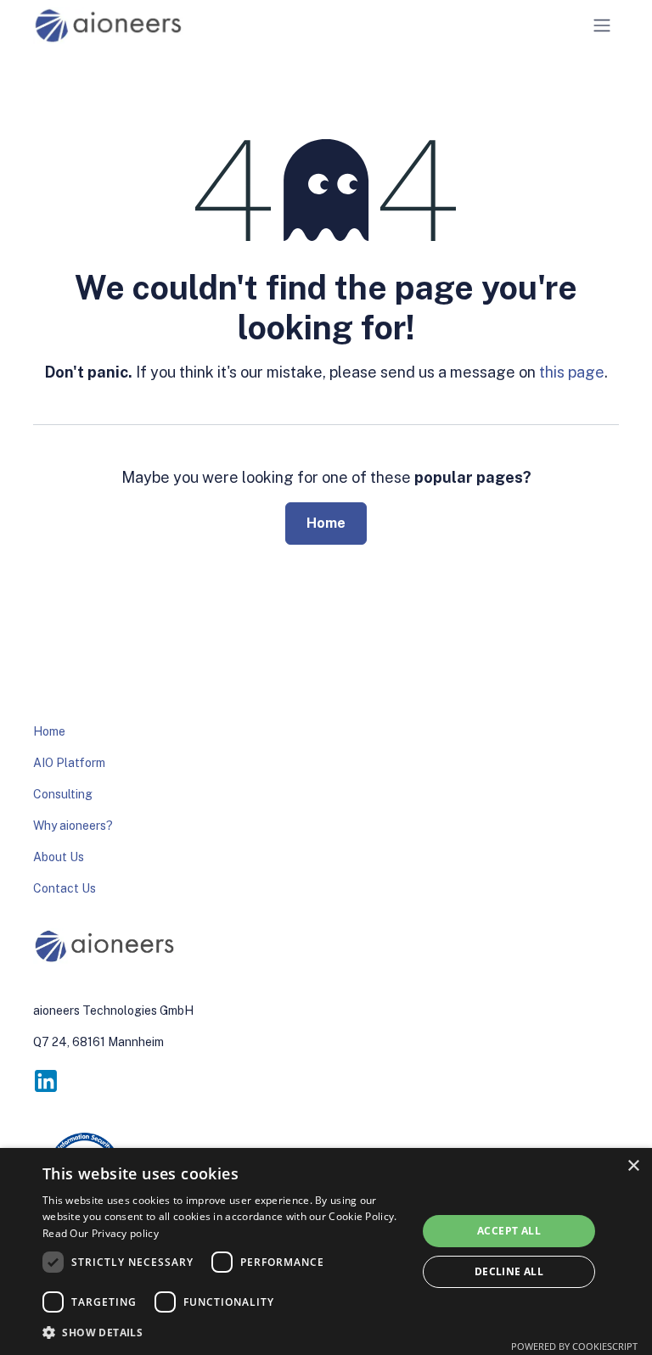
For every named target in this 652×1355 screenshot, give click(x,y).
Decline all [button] (509, 1271)
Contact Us (64, 888)
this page (571, 372)
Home (326, 523)
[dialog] (326, 1251)
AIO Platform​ (69, 763)
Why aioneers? (73, 825)
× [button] (633, 1166)
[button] (224, 1332)
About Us (58, 857)
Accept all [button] (509, 1230)
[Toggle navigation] (602, 25)
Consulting (63, 794)
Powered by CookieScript (574, 1346)
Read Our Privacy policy (100, 1233)
